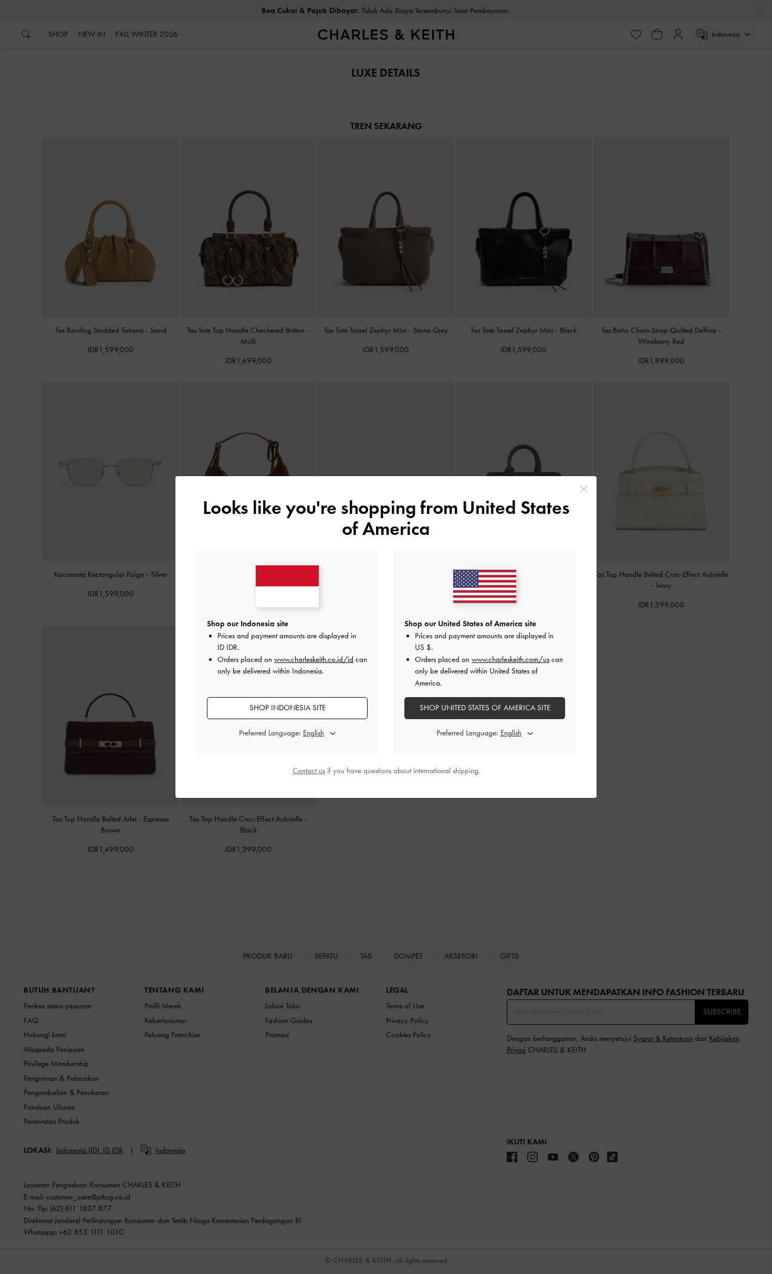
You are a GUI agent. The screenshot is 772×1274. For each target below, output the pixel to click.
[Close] (583, 489)
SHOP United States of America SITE (485, 707)
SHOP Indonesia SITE (287, 707)
